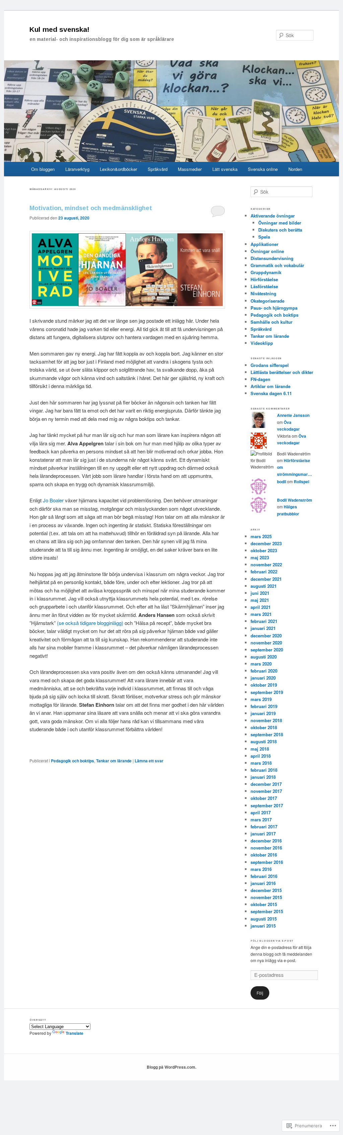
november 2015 (266, 897)
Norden (295, 169)
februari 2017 (264, 826)
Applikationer (264, 244)
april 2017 (261, 812)
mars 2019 (261, 699)
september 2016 (267, 862)
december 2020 (266, 635)
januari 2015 (263, 926)
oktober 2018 (264, 727)
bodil (281, 482)
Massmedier (190, 169)
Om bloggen (43, 169)
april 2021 (261, 607)
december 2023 (266, 543)
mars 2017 (261, 819)
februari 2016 (264, 876)
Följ (260, 993)
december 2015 (266, 890)
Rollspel (301, 482)
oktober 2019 (264, 685)
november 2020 (266, 642)
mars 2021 (261, 614)
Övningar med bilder (279, 222)
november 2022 (266, 564)
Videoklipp (262, 343)
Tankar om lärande (114, 761)
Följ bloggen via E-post (272, 941)
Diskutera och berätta (280, 230)
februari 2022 (264, 571)
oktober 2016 (264, 855)
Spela (264, 237)
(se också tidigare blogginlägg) (90, 622)
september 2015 (267, 911)
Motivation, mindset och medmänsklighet (90, 208)
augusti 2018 (264, 741)
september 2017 (267, 805)
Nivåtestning (263, 293)
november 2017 (266, 791)
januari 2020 (263, 678)
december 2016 (266, 840)
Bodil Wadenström (294, 500)
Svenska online (263, 169)
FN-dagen (260, 379)
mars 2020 (261, 663)
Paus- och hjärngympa (274, 308)
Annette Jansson (293, 415)
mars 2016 (261, 869)
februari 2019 (264, 706)
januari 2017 (263, 833)
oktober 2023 (264, 550)
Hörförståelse (264, 279)
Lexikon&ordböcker (118, 169)
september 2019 (267, 692)
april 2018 (261, 756)
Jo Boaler (53, 500)
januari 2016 (263, 883)
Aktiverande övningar (273, 215)
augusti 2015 (264, 919)
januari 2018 (263, 777)
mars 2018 (261, 763)
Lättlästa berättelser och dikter (282, 372)
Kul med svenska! (59, 29)
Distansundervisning (272, 258)
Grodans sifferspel (270, 365)
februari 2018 (264, 770)
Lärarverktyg (77, 169)
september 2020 (267, 649)
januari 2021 (263, 628)
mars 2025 (261, 536)
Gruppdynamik (266, 272)
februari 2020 (264, 671)
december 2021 (266, 579)
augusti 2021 (264, 586)
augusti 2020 (264, 656)
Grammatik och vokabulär (277, 265)
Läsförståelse (264, 286)
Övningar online (267, 251)
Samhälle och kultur (271, 322)
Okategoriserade (267, 301)
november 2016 (266, 847)
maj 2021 (260, 600)
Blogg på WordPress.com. (171, 1067)
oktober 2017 (264, 798)
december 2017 (266, 784)
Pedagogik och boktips (72, 761)
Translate (74, 1033)
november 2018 (266, 720)
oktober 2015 (264, 904)
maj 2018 (260, 749)
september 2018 (267, 734)
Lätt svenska (224, 169)
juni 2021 (260, 593)
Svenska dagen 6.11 (271, 393)
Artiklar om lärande (270, 386)
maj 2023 (260, 557)
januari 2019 (263, 713)
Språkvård (157, 169)
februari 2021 (264, 621)
